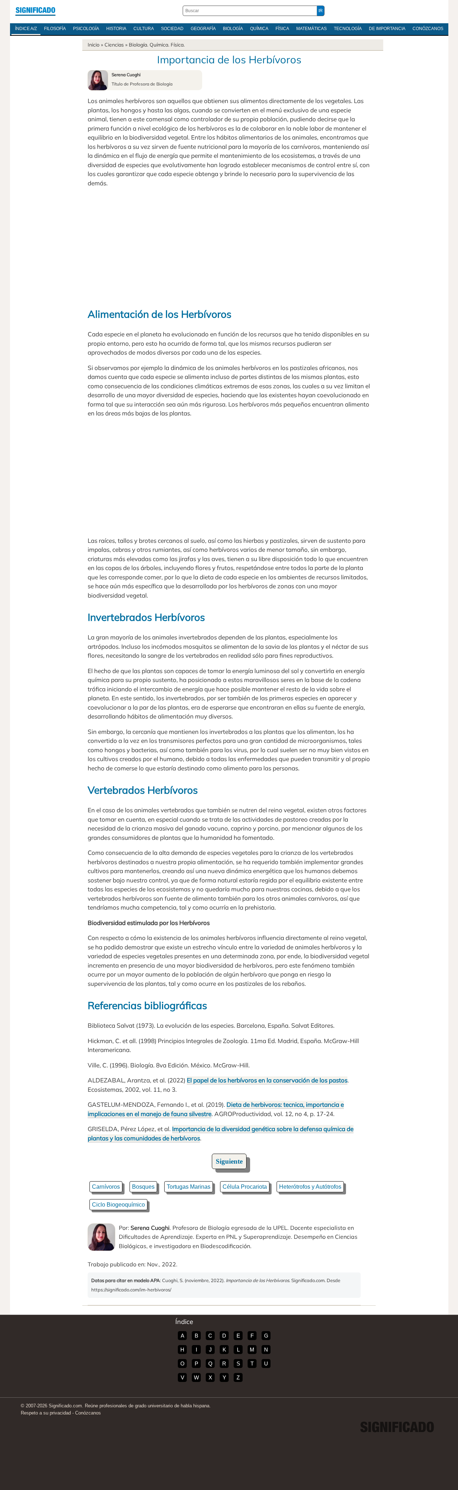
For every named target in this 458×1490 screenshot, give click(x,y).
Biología (233, 28)
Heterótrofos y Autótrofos (310, 1187)
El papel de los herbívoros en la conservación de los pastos (267, 1080)
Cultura (143, 28)
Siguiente (229, 1161)
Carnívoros (106, 1187)
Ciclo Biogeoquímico (118, 1205)
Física (282, 28)
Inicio (93, 45)
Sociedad (172, 28)
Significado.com (35, 11)
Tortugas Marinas (188, 1187)
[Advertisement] (229, 246)
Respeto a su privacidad (46, 1413)
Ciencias (114, 45)
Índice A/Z (26, 28)
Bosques (143, 1187)
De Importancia (387, 28)
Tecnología (348, 28)
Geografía (203, 28)
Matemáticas (311, 28)
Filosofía (55, 28)
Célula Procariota (245, 1187)
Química (259, 28)
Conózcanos (428, 28)
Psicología (86, 28)
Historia (116, 28)
